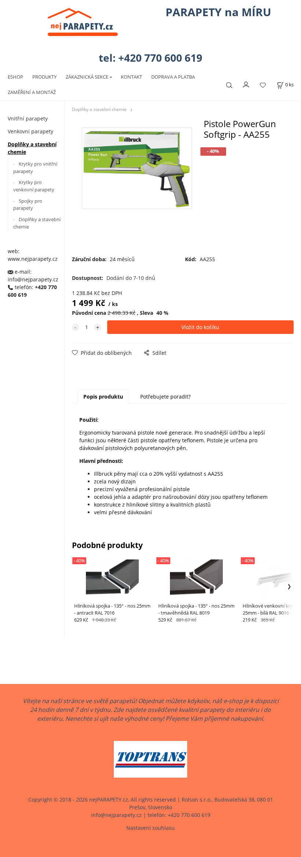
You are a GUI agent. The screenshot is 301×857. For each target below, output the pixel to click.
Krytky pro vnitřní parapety (35, 167)
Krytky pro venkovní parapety (33, 186)
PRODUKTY (44, 76)
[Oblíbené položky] (262, 85)
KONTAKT (131, 76)
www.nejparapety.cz (33, 258)
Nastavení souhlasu (150, 827)
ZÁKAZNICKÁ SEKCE (87, 76)
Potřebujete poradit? (165, 396)
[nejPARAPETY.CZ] (82, 22)
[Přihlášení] (246, 84)
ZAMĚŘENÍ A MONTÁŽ (32, 92)
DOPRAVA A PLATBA (173, 76)
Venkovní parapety (30, 131)
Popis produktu (103, 396)
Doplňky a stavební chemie (32, 148)
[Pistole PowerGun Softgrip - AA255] (136, 179)
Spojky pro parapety (27, 205)
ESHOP (15, 76)
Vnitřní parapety (28, 118)
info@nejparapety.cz (33, 279)
